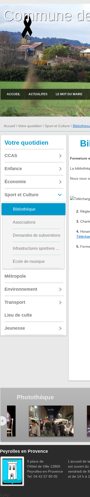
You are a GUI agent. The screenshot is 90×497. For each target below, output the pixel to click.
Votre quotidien (30, 126)
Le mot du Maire (69, 94)
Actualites (38, 94)
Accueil (13, 94)
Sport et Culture (57, 126)
